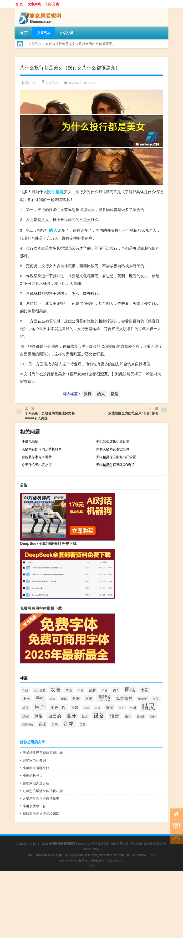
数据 (76, 698)
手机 (40, 698)
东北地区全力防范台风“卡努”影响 (133, 413)
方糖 (88, 698)
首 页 (19, 3)
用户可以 (58, 707)
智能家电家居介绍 (36, 783)
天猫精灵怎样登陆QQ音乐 (115, 464)
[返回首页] (175, 813)
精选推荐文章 (119, 843)
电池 (86, 708)
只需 (80, 690)
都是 (59, 191)
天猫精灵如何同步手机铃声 (42, 448)
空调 (133, 707)
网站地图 (136, 843)
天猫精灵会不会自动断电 (41, 798)
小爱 (144, 689)
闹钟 (153, 716)
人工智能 (39, 690)
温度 (25, 707)
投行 (51, 191)
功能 (55, 689)
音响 (55, 724)
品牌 (92, 689)
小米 (26, 698)
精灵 (148, 706)
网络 (38, 715)
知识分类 (52, 3)
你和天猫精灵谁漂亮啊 (112, 448)
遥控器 (141, 716)
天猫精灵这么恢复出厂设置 (116, 456)
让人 (85, 716)
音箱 (68, 723)
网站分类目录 (100, 843)
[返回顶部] (175, 837)
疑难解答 (149, 843)
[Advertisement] (91, 904)
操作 (64, 699)
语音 (114, 715)
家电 (129, 689)
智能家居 (124, 698)
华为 (69, 690)
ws (34, 83)
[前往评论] (175, 825)
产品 (25, 690)
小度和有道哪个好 (36, 767)
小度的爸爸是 (33, 775)
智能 (104, 697)
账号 (128, 716)
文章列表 (34, 3)
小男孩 (91, 865)
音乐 (42, 724)
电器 (74, 707)
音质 (82, 724)
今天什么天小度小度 (37, 464)
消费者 (142, 699)
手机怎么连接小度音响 (112, 441)
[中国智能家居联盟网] (40, 9)
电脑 (97, 708)
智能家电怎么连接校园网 (41, 813)
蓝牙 (71, 715)
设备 (98, 715)
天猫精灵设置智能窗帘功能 (43, 752)
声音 (104, 690)
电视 (109, 707)
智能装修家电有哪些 (37, 456)
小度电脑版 (30, 441)
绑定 (25, 716)
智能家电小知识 (34, 760)
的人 (53, 230)
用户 (39, 706)
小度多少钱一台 (34, 805)
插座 (52, 699)
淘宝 (155, 698)
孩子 (116, 690)
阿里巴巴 (27, 724)
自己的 (54, 715)
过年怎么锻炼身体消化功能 (43, 790)
